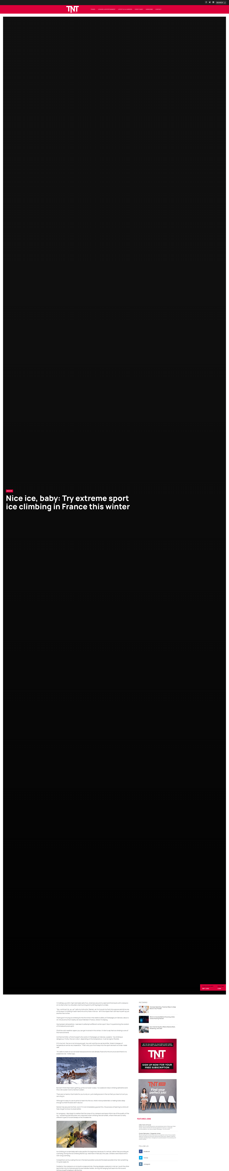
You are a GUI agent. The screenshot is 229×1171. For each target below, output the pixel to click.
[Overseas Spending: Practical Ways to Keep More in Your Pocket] (144, 1009)
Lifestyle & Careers (125, 9)
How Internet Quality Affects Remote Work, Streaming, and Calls (162, 1027)
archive (9, 491)
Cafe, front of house (145, 1125)
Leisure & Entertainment (106, 9)
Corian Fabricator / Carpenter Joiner (150, 1133)
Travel (93, 9)
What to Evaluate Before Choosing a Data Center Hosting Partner (162, 1017)
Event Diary (139, 9)
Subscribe (149, 9)
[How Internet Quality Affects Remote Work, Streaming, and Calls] (144, 1029)
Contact (158, 9)
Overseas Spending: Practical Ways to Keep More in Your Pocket (163, 1007)
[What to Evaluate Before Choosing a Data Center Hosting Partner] (144, 1019)
